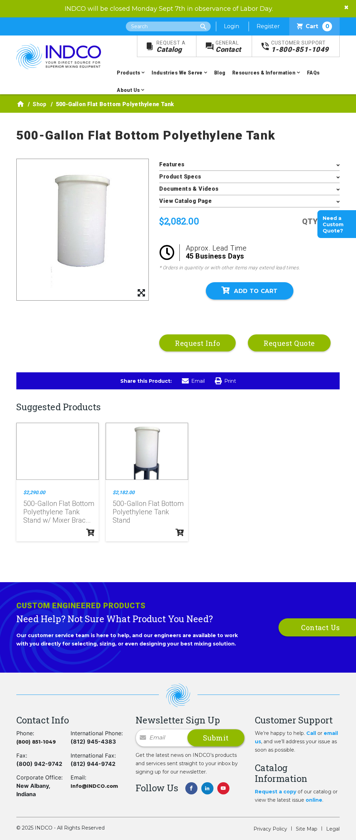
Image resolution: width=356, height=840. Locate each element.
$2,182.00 (124, 492)
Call (311, 733)
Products (128, 73)
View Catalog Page (185, 201)
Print (230, 381)
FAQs (313, 73)
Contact (228, 47)
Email (198, 381)
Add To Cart (255, 291)
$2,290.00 (34, 492)
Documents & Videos (188, 188)
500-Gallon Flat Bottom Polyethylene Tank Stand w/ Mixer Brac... (58, 511)
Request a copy (275, 792)
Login (231, 26)
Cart (317, 26)
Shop (40, 104)
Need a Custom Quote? (333, 224)
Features (171, 164)
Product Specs (180, 176)
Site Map (306, 829)
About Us (128, 90)
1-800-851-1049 (300, 47)
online (314, 800)
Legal (333, 829)
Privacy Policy (270, 829)
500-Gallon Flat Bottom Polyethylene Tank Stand (148, 511)
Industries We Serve (177, 73)
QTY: (311, 221)
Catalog (171, 47)
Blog (220, 73)
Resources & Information (264, 73)
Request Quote (289, 343)
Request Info (197, 343)
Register (268, 26)
